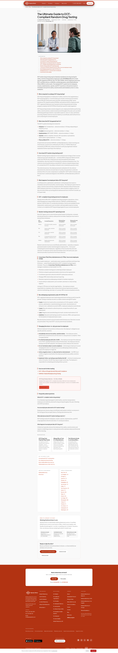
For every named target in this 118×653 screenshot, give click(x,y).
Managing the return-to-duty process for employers (50, 70)
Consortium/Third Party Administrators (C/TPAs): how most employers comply (56, 67)
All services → (42, 607)
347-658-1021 (65, 582)
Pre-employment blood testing (46, 460)
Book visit (90, 3)
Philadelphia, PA (64, 482)
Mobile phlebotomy (43, 472)
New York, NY (64, 472)
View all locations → (85, 610)
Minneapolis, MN (64, 500)
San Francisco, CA (65, 488)
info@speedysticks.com (30, 617)
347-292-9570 (77, 3)
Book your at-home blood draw (48, 551)
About (68, 594)
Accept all (93, 650)
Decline (87, 650)
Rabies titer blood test (48, 631)
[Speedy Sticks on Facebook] (88, 640)
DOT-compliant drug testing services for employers (50, 64)
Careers (68, 607)
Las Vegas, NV (64, 498)
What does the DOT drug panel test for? (48, 59)
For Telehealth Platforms (58, 603)
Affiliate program (70, 617)
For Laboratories (56, 606)
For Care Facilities (56, 618)
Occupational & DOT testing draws (46, 458)
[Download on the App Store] (29, 641)
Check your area (45, 555)
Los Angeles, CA (64, 474)
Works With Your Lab (71, 601)
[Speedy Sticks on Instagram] (81, 640)
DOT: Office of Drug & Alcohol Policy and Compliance (53, 371)
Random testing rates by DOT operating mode (49, 65)
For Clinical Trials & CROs (58, 608)
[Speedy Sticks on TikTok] (91, 640)
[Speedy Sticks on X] (84, 640)
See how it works (62, 551)
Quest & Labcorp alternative (69, 631)
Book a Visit (54, 578)
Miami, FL (63, 494)
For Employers (56, 616)
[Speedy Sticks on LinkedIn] (78, 640)
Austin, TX (63, 490)
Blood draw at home (29, 631)
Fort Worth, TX (64, 505)
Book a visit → (44, 387)
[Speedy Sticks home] (31, 3)
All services (41, 474)
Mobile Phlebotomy (43, 594)
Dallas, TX (63, 486)
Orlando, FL (63, 503)
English (86, 648)
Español (90, 648)
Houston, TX (64, 478)
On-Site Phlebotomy (43, 601)
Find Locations (63, 578)
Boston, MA (63, 492)
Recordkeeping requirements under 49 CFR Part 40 (50, 69)
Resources (69, 614)
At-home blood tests (39, 631)
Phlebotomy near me (58, 631)
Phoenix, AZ (63, 480)
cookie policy (54, 650)
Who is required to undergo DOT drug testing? (49, 58)
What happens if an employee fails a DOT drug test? (50, 62)
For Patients (55, 594)
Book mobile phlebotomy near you (46, 462)
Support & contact (79, 631)
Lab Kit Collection (43, 599)
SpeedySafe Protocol (71, 596)
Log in (84, 3)
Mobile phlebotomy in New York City (47, 464)
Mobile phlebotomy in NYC (86, 598)
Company (57, 3)
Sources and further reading (45, 72)
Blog (68, 612)
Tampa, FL (63, 502)
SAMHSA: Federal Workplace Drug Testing (50, 373)
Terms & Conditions (71, 604)
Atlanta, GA (63, 496)
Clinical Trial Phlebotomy (44, 604)
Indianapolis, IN (64, 507)
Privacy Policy (73, 648)
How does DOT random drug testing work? (48, 61)
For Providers (56, 601)
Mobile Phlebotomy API (58, 621)
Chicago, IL (63, 476)
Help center (64, 3)
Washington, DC (64, 509)
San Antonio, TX (64, 484)
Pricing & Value (70, 599)
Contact (68, 609)
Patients (44, 3)
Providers (50, 3)
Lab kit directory (42, 596)
